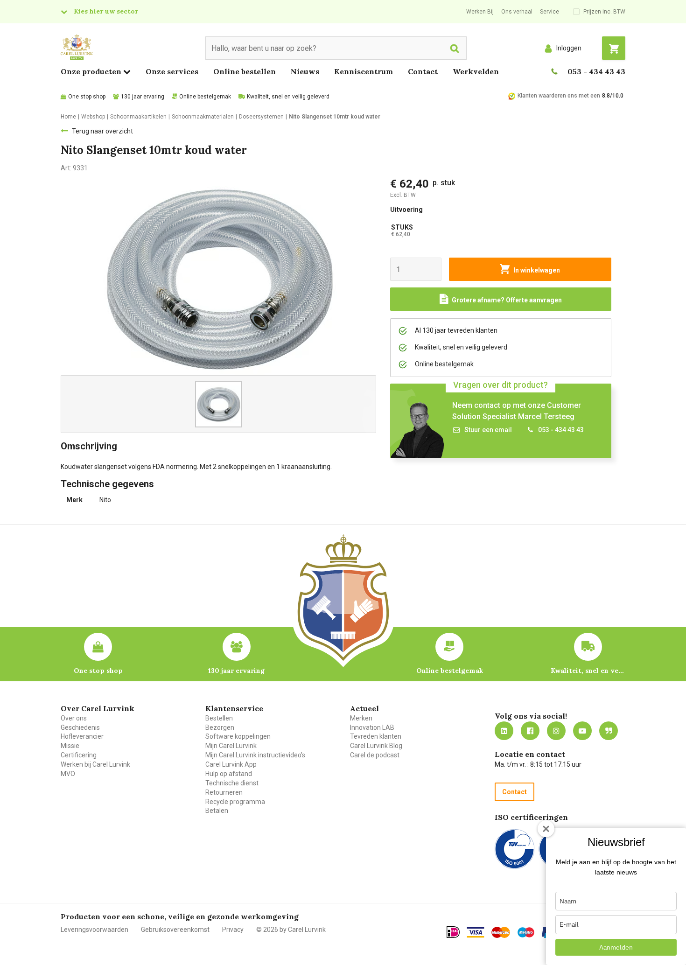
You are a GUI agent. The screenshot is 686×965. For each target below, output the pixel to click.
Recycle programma (235, 801)
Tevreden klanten (375, 736)
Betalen (216, 810)
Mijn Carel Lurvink (231, 745)
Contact (423, 71)
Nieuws (305, 71)
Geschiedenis (80, 727)
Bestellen (219, 718)
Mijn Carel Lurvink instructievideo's (255, 755)
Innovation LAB (372, 727)
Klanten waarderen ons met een (559, 95)
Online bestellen (244, 71)
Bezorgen (219, 727)
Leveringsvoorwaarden (94, 929)
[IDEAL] (453, 931)
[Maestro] (526, 932)
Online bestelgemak (205, 96)
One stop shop (86, 96)
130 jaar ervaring (142, 96)
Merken (361, 718)
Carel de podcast (374, 755)
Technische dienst (232, 783)
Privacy (233, 929)
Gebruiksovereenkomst (175, 929)
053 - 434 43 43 (596, 71)
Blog (608, 730)
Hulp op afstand (228, 773)
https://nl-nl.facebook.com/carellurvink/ (530, 730)
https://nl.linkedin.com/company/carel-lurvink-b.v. (504, 730)
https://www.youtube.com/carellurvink (582, 730)
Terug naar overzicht (102, 131)
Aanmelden (616, 947)
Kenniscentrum (363, 71)
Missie (70, 745)
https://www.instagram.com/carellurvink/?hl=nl (556, 730)
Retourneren (224, 792)
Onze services (172, 71)
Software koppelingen (238, 736)
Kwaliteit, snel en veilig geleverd (288, 96)
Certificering (79, 755)
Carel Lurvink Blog (376, 745)
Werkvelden (476, 71)
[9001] (514, 849)
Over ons (74, 718)
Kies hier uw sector (106, 11)
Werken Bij (480, 11)
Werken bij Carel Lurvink (95, 764)
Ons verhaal (516, 11)
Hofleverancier (82, 736)
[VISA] (475, 932)
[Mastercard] (500, 932)
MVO (68, 773)
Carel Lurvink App (231, 764)
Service (549, 11)
